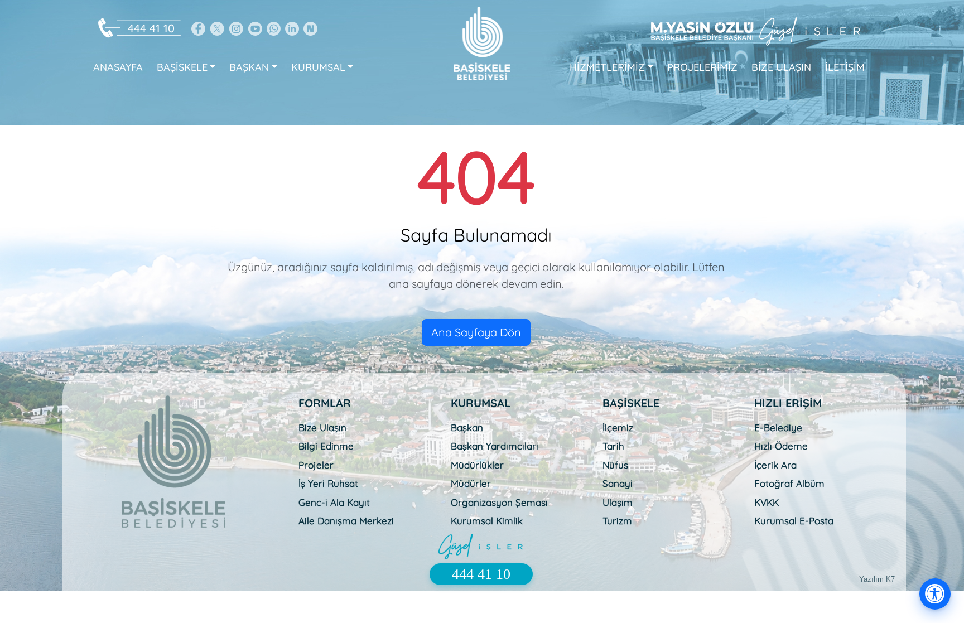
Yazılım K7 (877, 579)
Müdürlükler (477, 465)
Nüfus (615, 465)
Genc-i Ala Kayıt (334, 502)
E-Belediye (778, 427)
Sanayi (617, 483)
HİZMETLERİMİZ (607, 67)
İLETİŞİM (845, 67)
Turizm (617, 521)
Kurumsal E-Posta (793, 521)
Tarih (613, 446)
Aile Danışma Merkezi (346, 521)
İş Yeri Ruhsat (328, 483)
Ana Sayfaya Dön (476, 332)
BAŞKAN (249, 67)
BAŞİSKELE (182, 67)
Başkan (467, 427)
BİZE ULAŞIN (781, 67)
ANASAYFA (118, 67)
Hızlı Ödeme (781, 446)
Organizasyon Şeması (499, 502)
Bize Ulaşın (322, 427)
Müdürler (471, 483)
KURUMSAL (318, 67)
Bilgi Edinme (326, 446)
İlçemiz (617, 427)
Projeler (316, 465)
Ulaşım (617, 502)
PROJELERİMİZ (702, 67)
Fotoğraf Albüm (789, 483)
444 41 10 (151, 28)
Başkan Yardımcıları (494, 446)
